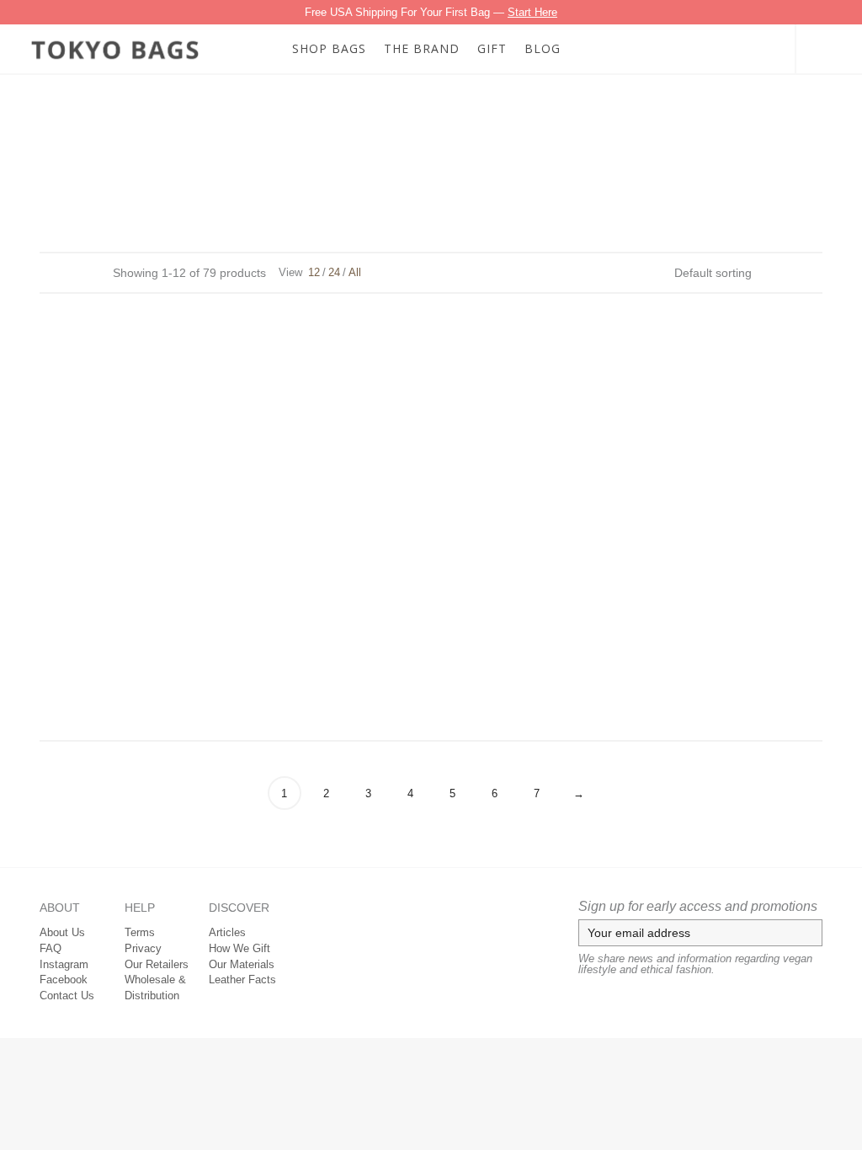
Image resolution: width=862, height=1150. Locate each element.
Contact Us (67, 995)
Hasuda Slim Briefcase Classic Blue (686, 575)
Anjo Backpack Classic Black (686, 369)
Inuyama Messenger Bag (431, 670)
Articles (227, 932)
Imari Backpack (175, 670)
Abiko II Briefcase (431, 369)
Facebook (64, 979)
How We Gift (239, 948)
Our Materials (241, 964)
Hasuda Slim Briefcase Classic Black (431, 575)
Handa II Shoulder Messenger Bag (176, 575)
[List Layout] (70, 271)
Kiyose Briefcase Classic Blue (686, 670)
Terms (140, 932)
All (355, 272)
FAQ (50, 948)
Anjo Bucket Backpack (431, 480)
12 (314, 272)
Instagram (64, 964)
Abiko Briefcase (175, 369)
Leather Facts (242, 979)
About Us (62, 932)
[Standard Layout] (48, 271)
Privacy (143, 948)
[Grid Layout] (93, 271)
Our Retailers (157, 964)
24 (334, 272)
